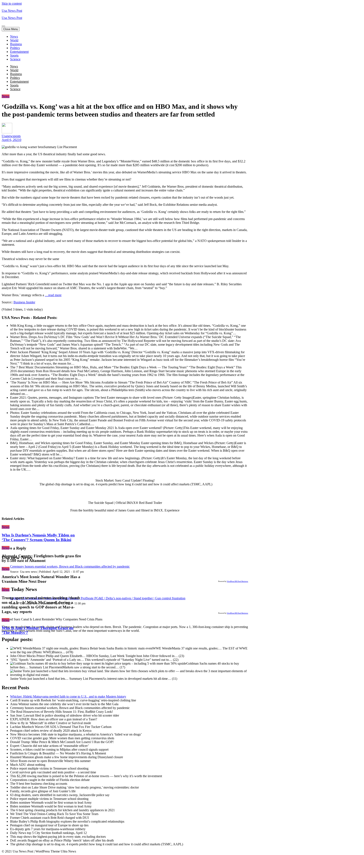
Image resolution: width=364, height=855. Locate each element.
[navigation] (182, 48)
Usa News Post (12, 10)
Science (15, 59)
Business (16, 44)
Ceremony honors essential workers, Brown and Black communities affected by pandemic (70, 566)
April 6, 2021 (11, 140)
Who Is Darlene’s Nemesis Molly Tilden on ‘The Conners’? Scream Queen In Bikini (38, 537)
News (14, 36)
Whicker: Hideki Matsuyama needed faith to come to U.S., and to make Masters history (68, 696)
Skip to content (12, 3)
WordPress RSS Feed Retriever (237, 581)
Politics (15, 48)
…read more (53, 295)
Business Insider (24, 302)
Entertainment (19, 51)
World (14, 40)
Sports (14, 55)
